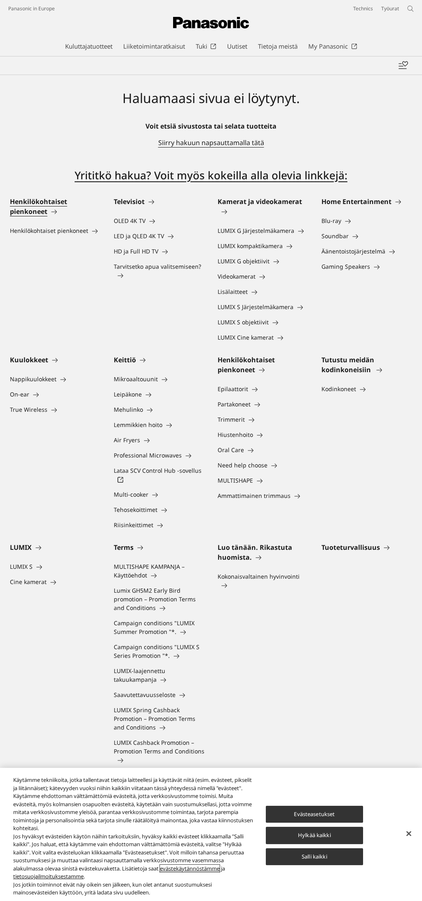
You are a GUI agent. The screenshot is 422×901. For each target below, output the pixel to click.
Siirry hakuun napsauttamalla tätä (211, 142)
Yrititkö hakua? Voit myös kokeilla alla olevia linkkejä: (211, 175)
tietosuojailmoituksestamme (48, 876)
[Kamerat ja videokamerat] (263, 211)
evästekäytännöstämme (190, 868)
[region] (211, 834)
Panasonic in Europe (31, 8)
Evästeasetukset (314, 814)
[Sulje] (409, 833)
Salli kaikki (314, 856)
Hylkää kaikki (314, 835)
